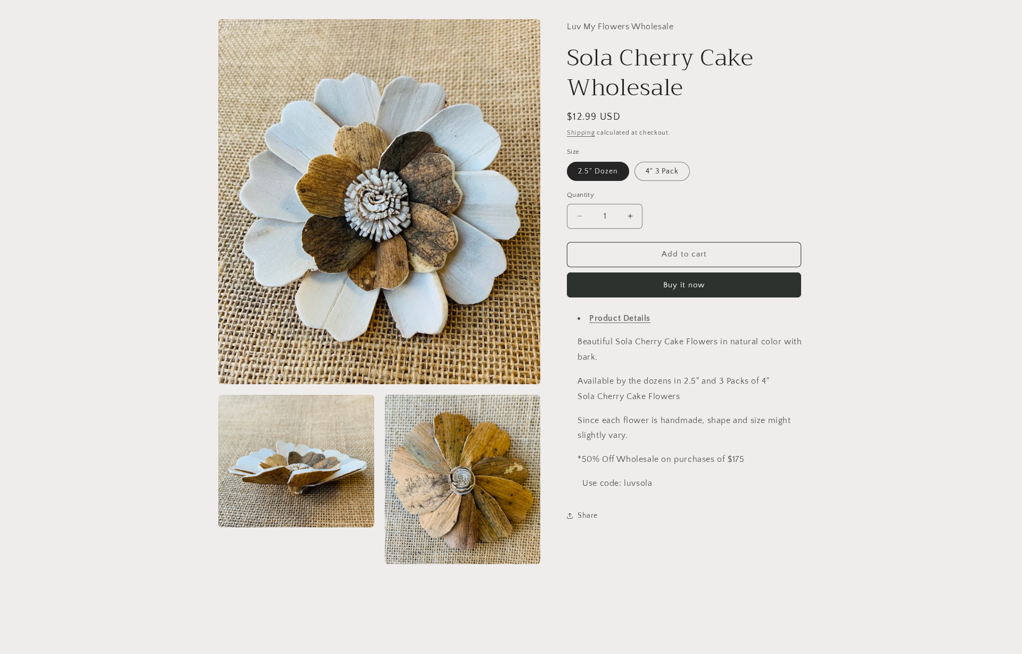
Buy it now (684, 284)
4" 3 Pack (662, 171)
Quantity (580, 194)
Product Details (619, 317)
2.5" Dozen (598, 171)
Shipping (581, 132)
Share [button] (588, 515)
